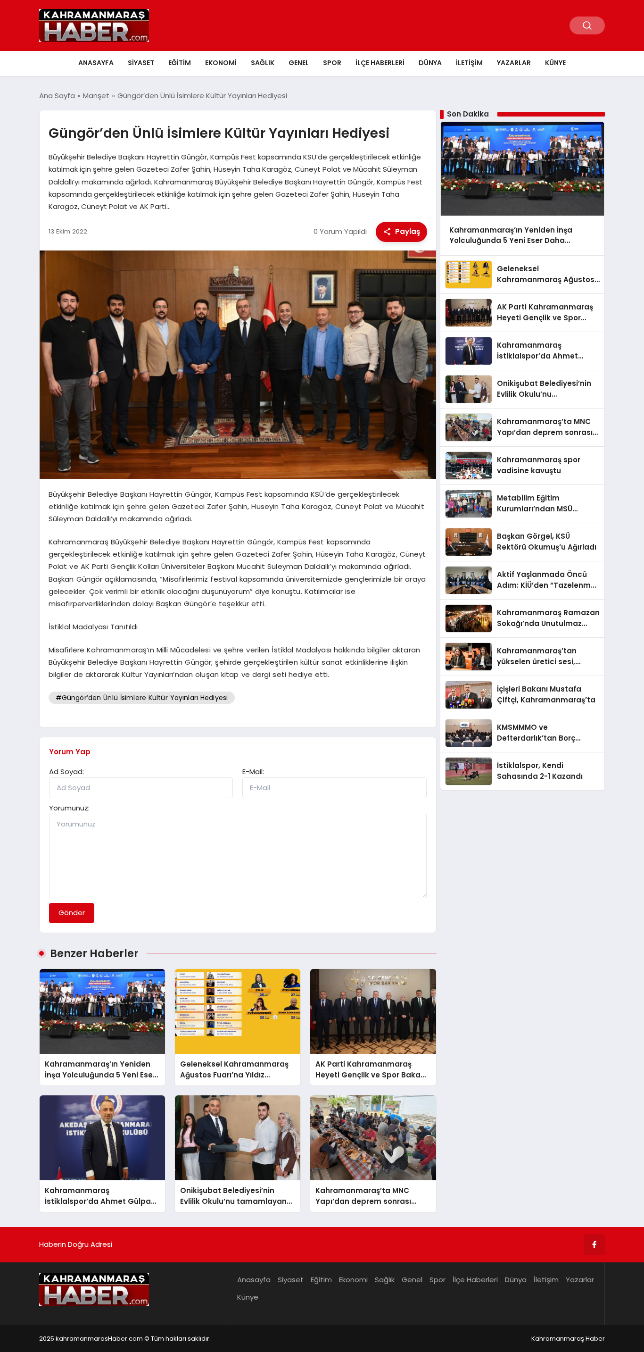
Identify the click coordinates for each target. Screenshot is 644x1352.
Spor (332, 62)
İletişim (469, 62)
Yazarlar (514, 62)
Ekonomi (221, 62)
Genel (299, 62)
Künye (555, 62)
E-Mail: (253, 771)
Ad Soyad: (66, 771)
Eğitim (179, 62)
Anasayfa (96, 62)
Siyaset (141, 62)
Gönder (71, 913)
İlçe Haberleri (380, 62)
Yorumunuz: (69, 808)
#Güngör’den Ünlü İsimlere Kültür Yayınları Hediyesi (142, 697)
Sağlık (262, 62)
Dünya (430, 62)
